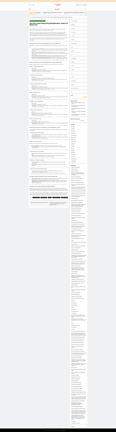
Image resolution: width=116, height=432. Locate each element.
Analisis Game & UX (74, 169)
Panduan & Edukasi (74, 244)
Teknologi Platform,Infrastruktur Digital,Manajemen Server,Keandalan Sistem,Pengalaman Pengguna (76, 403)
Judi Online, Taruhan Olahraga (75, 211)
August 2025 (73, 143)
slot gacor (48, 33)
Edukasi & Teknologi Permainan (76, 180)
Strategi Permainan (74, 367)
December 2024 (73, 158)
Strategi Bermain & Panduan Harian (76, 357)
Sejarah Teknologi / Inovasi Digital (76, 296)
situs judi (72, 300)
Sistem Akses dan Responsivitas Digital (77, 298)
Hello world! (82, 120)
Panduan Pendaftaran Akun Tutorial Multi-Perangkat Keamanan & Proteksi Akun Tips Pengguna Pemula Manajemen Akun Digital (77, 268)
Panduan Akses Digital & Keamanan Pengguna (78, 251)
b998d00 (31, 26)
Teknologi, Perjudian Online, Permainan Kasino (78, 408)
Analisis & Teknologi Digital (75, 167)
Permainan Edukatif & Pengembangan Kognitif (78, 281)
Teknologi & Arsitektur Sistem (75, 377)
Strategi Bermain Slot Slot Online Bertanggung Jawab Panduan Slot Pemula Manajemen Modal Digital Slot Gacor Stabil (78, 360)
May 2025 (72, 148)
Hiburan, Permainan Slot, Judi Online (76, 202)
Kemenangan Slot (44, 197)
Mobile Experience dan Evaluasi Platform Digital (78, 242)
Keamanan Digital (74, 220)
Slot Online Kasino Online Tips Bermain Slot (78, 331)
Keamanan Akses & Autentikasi (76, 215)
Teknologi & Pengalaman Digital (76, 386)
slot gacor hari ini (74, 327)
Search (72, 95)
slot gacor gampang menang (75, 325)
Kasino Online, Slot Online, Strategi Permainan (78, 213)
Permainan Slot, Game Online (75, 292)
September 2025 (73, 141)
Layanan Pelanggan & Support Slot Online (77, 238)
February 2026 (73, 131)
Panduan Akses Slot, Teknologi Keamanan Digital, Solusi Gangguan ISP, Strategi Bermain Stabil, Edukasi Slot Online (78, 256)
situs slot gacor (73, 58)
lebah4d (72, 240)
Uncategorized (73, 421)
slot (71, 47)
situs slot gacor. (73, 313)
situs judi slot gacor (74, 303)
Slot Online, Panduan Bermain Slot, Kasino (77, 344)
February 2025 (73, 154)
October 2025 (73, 139)
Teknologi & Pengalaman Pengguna (76, 388)
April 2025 (72, 150)
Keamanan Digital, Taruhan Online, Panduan (77, 224)
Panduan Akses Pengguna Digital (76, 253)
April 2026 (72, 128)
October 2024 (73, 161)
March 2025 (73, 152)
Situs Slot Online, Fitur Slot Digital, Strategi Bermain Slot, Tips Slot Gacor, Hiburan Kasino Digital (78, 316)
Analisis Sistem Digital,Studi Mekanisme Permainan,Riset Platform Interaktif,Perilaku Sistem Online (78, 173)
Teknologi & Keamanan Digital (75, 384)
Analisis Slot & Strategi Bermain (76, 176)
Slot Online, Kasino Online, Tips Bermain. (77, 340)
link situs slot (73, 32)
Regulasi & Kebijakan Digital (75, 294)
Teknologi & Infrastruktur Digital (76, 382)
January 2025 (73, 156)
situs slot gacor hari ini (74, 88)
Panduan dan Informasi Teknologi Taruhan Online (78, 261)
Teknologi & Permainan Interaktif (76, 390)
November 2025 (73, 137)
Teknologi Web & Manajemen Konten (76, 406)
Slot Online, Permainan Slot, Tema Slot (77, 349)
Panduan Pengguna (74, 271)
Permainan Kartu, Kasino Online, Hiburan (77, 283)
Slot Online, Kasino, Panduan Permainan (77, 342)
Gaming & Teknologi (74, 198)
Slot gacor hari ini (74, 43)
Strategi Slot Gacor (64, 197)
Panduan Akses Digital (74, 249)
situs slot (72, 50)
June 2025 (72, 146)
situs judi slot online (74, 305)
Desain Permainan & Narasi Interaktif (76, 178)
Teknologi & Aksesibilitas (75, 375)
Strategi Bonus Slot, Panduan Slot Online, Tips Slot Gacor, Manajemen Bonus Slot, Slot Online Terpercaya (79, 364)
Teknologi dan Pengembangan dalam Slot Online (78, 392)
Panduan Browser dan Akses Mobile (76, 259)
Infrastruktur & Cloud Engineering (76, 208)
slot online (73, 28)
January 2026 (73, 133)
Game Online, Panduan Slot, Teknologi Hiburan (78, 193)
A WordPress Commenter (75, 120)
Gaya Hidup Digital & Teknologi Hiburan (77, 200)
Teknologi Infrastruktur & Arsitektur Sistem (77, 400)
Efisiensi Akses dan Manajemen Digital (77, 182)
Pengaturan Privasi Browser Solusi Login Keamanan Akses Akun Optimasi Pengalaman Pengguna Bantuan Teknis (78, 276)
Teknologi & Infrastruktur (75, 380)
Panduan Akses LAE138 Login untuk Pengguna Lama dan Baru (54, 12)
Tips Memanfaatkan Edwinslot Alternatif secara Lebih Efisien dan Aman (78, 12)
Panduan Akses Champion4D (75, 247)
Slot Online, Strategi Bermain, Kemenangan (77, 351)
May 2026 (72, 126)
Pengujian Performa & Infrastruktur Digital (77, 279)
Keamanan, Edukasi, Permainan (76, 233)
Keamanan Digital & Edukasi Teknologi (77, 222)
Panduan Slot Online (74, 273)
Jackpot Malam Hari (36, 197)
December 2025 (73, 135)
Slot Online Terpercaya (56, 197)
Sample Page (57, 9)
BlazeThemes (64, 430)
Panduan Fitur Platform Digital (75, 265)
